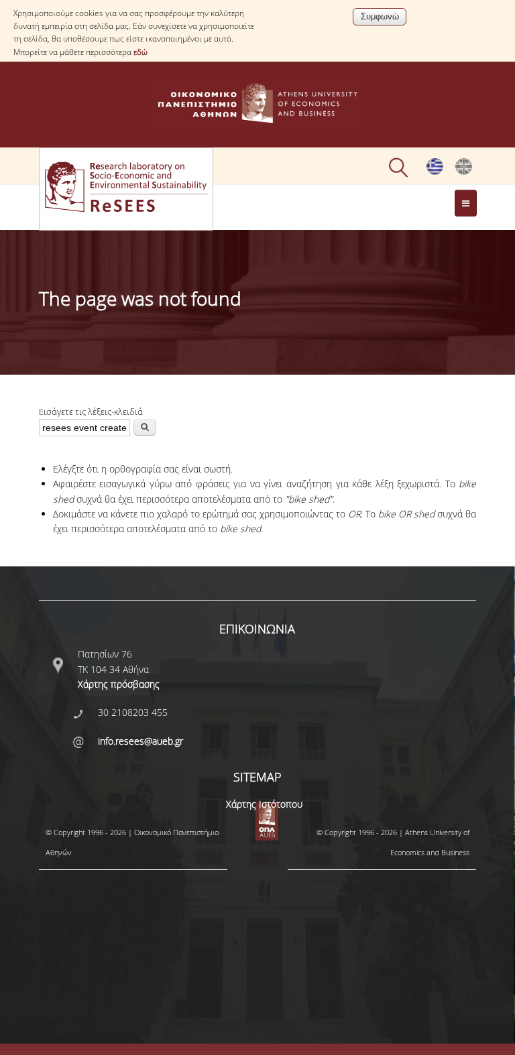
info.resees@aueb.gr (140, 741)
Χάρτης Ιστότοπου (264, 804)
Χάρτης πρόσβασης (119, 684)
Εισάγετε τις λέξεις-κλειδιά (91, 412)
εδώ (140, 52)
